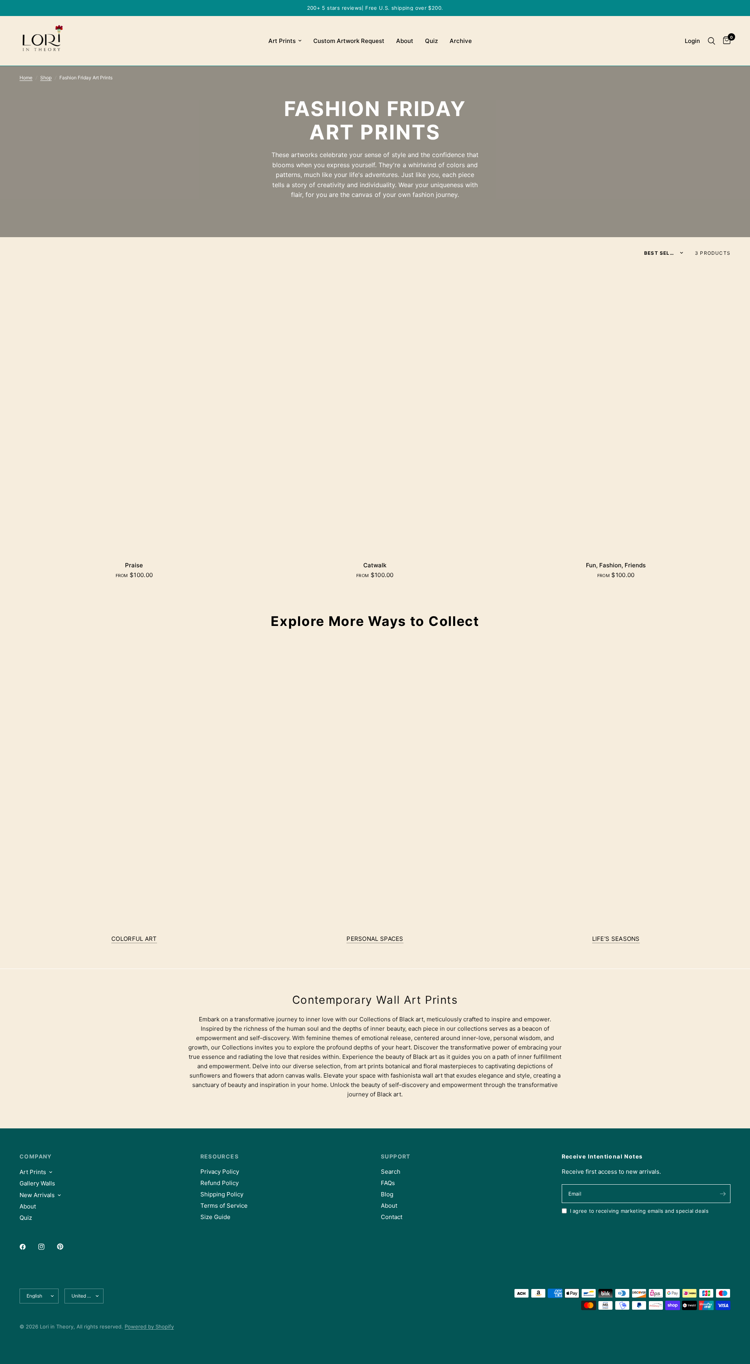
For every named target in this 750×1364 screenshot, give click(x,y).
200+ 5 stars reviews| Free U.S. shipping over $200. (375, 8)
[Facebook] (28, 1246)
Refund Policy (219, 1183)
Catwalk (374, 565)
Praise (134, 565)
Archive (461, 41)
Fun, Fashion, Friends (616, 565)
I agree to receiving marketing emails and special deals (639, 1211)
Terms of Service (224, 1205)
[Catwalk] (375, 410)
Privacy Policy (219, 1171)
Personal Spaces (375, 938)
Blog (387, 1194)
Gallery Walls (37, 1183)
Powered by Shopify (149, 1326)
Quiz (431, 41)
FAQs (388, 1183)
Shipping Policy (221, 1194)
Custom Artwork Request (348, 41)
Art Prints (282, 41)
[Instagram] (46, 1246)
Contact (391, 1217)
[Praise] (134, 410)
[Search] (711, 41)
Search (390, 1171)
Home (26, 77)
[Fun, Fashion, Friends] (615, 410)
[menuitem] (284, 41)
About (404, 41)
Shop (46, 77)
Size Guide (215, 1217)
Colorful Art (134, 938)
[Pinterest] (65, 1246)
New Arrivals (37, 1195)
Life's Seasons (616, 938)
